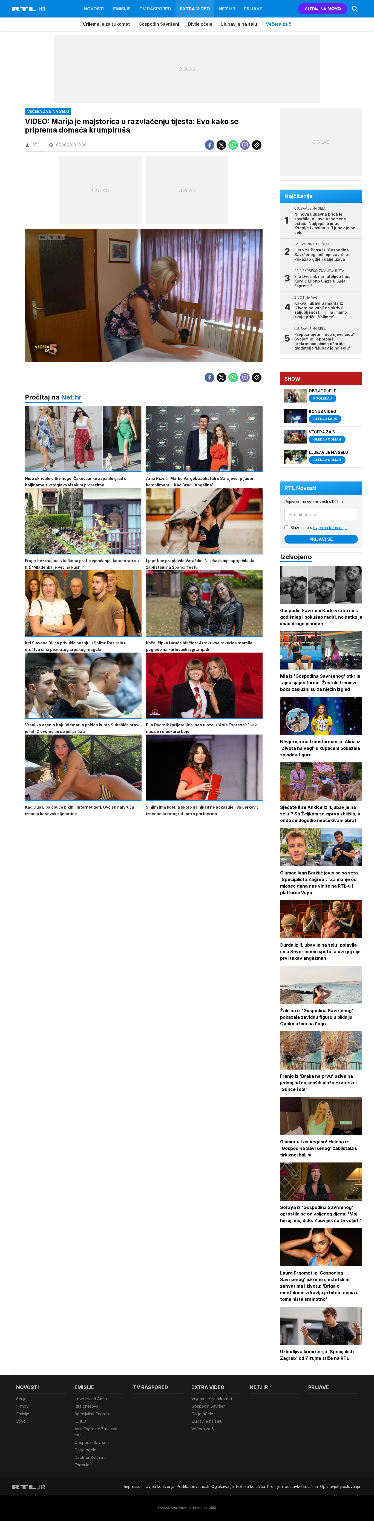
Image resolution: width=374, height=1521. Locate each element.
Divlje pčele (200, 24)
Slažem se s (318, 527)
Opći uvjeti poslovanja (340, 1486)
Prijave (253, 8)
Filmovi (22, 1406)
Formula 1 (83, 1464)
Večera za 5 (279, 24)
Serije (21, 1398)
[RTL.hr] (28, 8)
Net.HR (227, 8)
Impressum (133, 1486)
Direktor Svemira (90, 1457)
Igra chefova (86, 1406)
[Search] (355, 9)
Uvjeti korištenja (160, 1486)
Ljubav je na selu (239, 24)
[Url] (256, 145)
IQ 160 (80, 1421)
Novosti (94, 8)
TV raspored (155, 8)
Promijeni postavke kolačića (292, 1486)
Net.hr (71, 397)
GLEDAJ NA (315, 9)
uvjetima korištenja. (330, 527)
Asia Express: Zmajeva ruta (95, 1432)
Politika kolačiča (250, 1486)
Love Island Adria (90, 1398)
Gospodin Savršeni (159, 24)
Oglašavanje (222, 1486)
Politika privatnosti (193, 1486)
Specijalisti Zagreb (91, 1413)
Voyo (21, 1421)
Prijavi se (321, 539)
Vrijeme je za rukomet (106, 24)
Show (292, 379)
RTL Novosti (300, 488)
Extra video (195, 8)
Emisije (122, 8)
